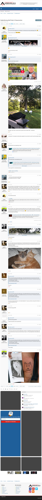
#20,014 (40, 273)
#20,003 (40, 54)
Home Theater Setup (5, 493)
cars (24, 397)
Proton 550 (25, 394)
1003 (17, 23)
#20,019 (40, 335)
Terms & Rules (39, 498)
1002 (14, 23)
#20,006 (40, 143)
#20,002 (40, 35)
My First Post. (26, 400)
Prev (2, 23)
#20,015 (40, 289)
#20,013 (40, 241)
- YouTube (10, 198)
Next (23, 23)
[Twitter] (36, 489)
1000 (9, 23)
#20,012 (40, 224)
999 (7, 23)
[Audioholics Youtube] (33, 489)
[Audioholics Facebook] (30, 489)
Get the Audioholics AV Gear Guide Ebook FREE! (10, 417)
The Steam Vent (26, 399)
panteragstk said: (11, 57)
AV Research (4, 491)
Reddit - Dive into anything (13, 170)
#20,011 (40, 206)
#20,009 (40, 184)
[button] (1, 8)
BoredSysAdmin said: (12, 37)
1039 (21, 23)
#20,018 (40, 324)
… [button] (5, 23)
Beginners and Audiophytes (27, 402)
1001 (12, 23)
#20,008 (40, 175)
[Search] (40, 9)
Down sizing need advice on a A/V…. (29, 407)
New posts (2, 11)
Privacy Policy (18, 492)
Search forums (7, 11)
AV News (3, 492)
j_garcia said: (11, 157)
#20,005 (40, 134)
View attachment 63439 (13, 283)
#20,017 (40, 315)
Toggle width (3, 496)
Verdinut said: (11, 28)
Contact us (17, 493)
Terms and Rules (18, 491)
